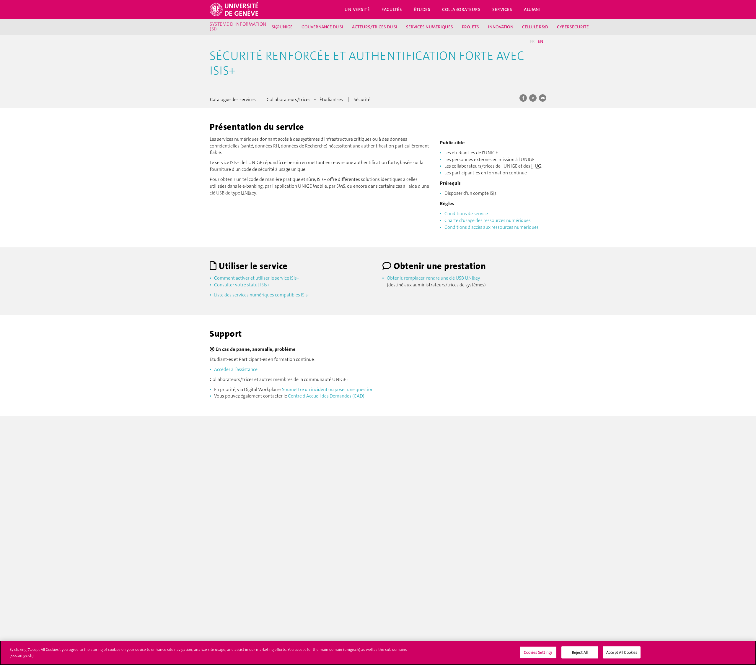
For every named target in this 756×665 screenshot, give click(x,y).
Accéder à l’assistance (236, 369)
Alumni (532, 9)
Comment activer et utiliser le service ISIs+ (256, 278)
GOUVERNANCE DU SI (322, 27)
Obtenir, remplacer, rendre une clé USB (433, 278)
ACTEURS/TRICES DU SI (374, 27)
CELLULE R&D (535, 27)
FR (532, 41)
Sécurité (362, 99)
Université (357, 9)
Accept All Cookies (621, 652)
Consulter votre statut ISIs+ (242, 285)
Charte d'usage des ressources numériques (487, 220)
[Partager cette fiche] (523, 98)
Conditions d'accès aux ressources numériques (491, 227)
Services (502, 9)
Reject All (580, 652)
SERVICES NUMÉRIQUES (429, 27)
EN (540, 41)
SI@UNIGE (282, 27)
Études (422, 9)
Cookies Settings (538, 652)
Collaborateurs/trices (288, 99)
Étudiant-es (331, 99)
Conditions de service (466, 213)
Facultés (392, 9)
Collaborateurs (461, 9)
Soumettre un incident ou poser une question (328, 389)
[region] (378, 653)
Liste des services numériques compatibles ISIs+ (262, 295)
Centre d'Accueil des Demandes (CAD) (326, 396)
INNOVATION (500, 27)
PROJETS (470, 27)
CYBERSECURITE (573, 27)
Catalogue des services (233, 99)
